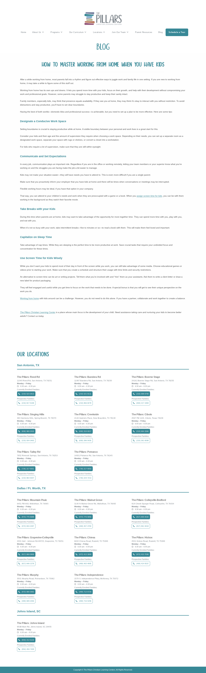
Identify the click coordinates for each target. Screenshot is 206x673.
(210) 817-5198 (28, 403)
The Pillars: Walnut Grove (88, 500)
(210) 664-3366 (142, 431)
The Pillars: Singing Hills (30, 414)
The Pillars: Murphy (28, 575)
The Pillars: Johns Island (30, 623)
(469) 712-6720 (85, 592)
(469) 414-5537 (142, 563)
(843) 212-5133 (28, 640)
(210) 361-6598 (142, 440)
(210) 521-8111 (85, 394)
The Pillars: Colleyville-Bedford (149, 500)
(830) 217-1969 (142, 403)
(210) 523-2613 (28, 394)
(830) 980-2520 (28, 431)
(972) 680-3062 (28, 592)
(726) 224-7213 (85, 478)
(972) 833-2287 (28, 526)
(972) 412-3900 (85, 554)
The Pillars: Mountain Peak (32, 500)
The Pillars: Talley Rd (28, 452)
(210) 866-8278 (85, 403)
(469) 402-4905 (85, 563)
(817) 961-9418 (142, 526)
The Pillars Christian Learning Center (37, 312)
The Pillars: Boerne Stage (146, 377)
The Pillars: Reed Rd (28, 377)
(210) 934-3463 (28, 440)
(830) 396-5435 (85, 440)
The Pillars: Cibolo (142, 414)
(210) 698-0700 (142, 394)
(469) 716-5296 (85, 601)
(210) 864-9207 (28, 478)
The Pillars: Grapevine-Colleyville (35, 537)
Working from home (29, 298)
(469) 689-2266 (28, 601)
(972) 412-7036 (142, 554)
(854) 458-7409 (28, 649)
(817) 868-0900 (28, 554)
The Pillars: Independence (88, 575)
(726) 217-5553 (85, 469)
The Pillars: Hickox (142, 537)
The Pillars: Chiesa (84, 537)
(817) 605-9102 (142, 517)
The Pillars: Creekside (86, 414)
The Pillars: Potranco (86, 452)
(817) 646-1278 (28, 563)
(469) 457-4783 (85, 526)
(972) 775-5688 (28, 517)
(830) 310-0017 (85, 431)
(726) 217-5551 (28, 469)
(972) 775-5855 (85, 517)
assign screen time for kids (149, 196)
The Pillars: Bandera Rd (87, 377)
